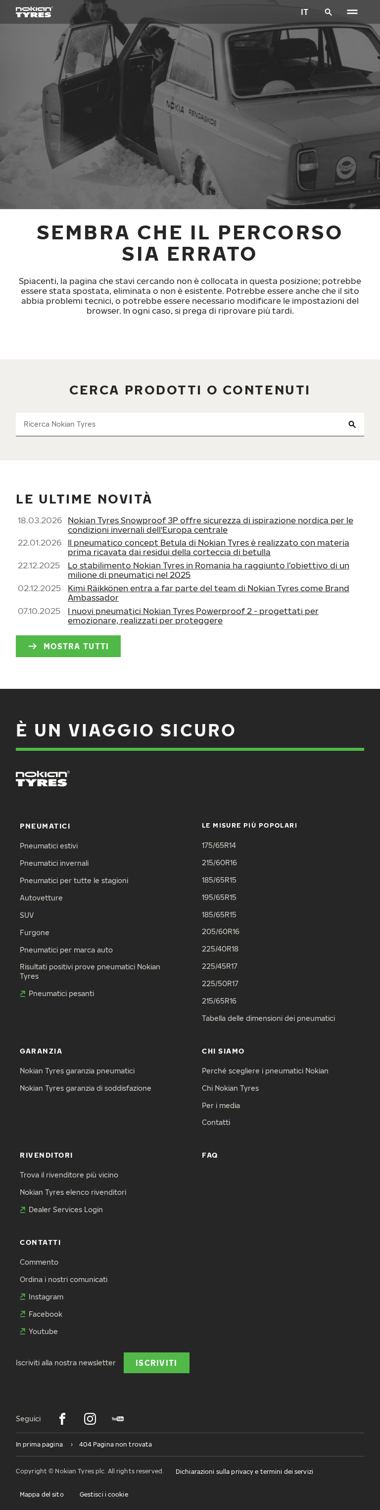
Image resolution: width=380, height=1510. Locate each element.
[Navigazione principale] (352, 12)
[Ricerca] (328, 12)
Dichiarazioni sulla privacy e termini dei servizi (244, 1471)
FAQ (210, 1155)
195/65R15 (219, 897)
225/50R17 (220, 983)
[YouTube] (118, 1419)
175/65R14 (219, 845)
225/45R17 (220, 966)
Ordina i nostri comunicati (63, 1279)
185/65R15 (219, 880)
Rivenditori (46, 1155)
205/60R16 (220, 931)
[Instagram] (90, 1419)
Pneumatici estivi (49, 845)
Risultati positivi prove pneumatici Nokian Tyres (90, 971)
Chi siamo (223, 1051)
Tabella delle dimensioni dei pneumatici (268, 1018)
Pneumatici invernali (54, 863)
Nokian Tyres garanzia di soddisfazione (85, 1088)
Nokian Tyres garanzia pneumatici (77, 1070)
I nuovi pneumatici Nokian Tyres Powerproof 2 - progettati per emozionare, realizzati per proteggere (193, 615)
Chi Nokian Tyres (230, 1088)
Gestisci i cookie (104, 1494)
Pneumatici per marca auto (66, 950)
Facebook (45, 1314)
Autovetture (41, 898)
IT (305, 11)
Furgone (34, 932)
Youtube (43, 1331)
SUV (27, 915)
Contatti (216, 1122)
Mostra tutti (76, 646)
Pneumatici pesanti (61, 993)
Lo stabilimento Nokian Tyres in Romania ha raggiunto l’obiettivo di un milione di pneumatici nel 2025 (208, 570)
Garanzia (41, 1051)
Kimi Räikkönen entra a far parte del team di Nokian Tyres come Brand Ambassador (208, 593)
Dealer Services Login (66, 1209)
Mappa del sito (42, 1494)
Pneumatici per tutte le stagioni (74, 880)
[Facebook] (62, 1419)
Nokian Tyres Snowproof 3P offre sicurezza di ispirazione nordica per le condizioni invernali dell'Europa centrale (210, 525)
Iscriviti (157, 1362)
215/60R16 (219, 862)
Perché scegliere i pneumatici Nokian (265, 1070)
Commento (39, 1262)
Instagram (46, 1296)
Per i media (221, 1105)
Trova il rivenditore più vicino (69, 1175)
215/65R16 (219, 1001)
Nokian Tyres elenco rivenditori (73, 1192)
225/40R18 (220, 949)
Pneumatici (45, 826)
